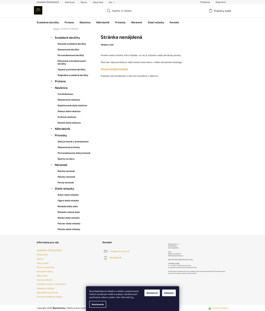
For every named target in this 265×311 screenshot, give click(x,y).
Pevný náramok (66, 182)
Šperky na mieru (66, 158)
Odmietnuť (152, 292)
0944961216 (115, 257)
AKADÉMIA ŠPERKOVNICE (48, 2)
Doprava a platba (45, 288)
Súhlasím (169, 292)
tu (132, 297)
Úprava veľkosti (44, 279)
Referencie (70, 2)
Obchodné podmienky (47, 292)
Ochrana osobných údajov (50, 296)
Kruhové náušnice (67, 117)
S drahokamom (65, 94)
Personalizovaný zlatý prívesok (74, 153)
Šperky (84, 2)
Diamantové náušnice (69, 99)
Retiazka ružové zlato (69, 212)
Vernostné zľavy (45, 271)
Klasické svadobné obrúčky (72, 43)
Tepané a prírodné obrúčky (71, 69)
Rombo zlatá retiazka (69, 217)
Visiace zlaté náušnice (69, 111)
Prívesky (61, 135)
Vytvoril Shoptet (220, 308)
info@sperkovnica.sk (119, 251)
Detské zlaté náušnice (69, 122)
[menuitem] (48, 22)
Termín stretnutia (45, 267)
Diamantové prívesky (69, 147)
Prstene (60, 81)
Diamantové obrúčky (68, 49)
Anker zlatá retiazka (68, 194)
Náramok (61, 164)
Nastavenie (98, 304)
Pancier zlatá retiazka (69, 223)
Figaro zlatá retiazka (68, 200)
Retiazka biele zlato (68, 206)
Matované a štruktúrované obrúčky (72, 62)
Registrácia (221, 2)
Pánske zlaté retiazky (69, 229)
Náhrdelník (62, 128)
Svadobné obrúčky (67, 37)
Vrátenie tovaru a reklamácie (51, 284)
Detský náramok (66, 171)
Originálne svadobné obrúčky (73, 75)
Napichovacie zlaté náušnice (72, 105)
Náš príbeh (42, 275)
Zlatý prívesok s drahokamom (73, 141)
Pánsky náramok (66, 176)
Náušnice (61, 87)
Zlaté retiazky (64, 188)
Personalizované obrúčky (71, 55)
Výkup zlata (98, 2)
